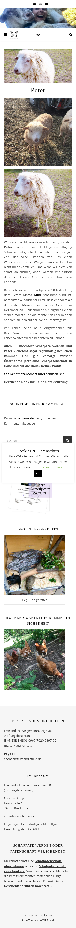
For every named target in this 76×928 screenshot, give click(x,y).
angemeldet (26, 418)
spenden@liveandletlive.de (22, 759)
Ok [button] (38, 473)
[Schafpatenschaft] (38, 484)
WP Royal (48, 920)
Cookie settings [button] (51, 467)
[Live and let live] (14, 34)
